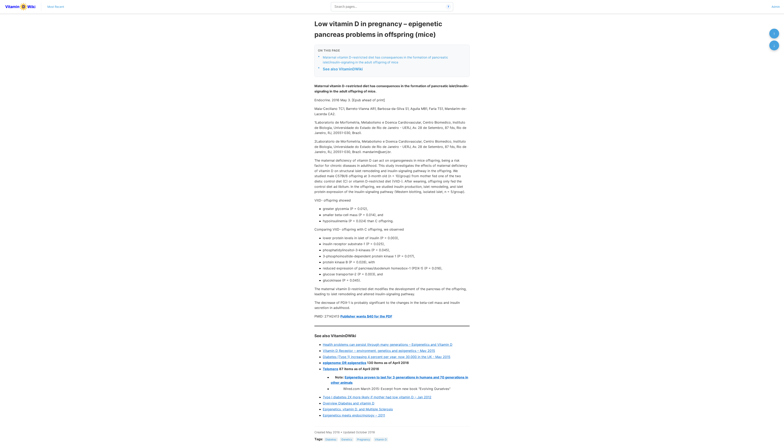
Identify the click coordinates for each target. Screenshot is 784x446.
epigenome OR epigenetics (344, 363)
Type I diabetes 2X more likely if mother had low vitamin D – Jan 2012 (377, 397)
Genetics (346, 439)
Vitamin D (381, 439)
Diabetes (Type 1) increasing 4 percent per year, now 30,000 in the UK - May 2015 (386, 357)
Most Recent (55, 6)
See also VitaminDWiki (343, 69)
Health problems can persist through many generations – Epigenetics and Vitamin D (387, 344)
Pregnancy (363, 439)
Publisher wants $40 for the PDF (366, 316)
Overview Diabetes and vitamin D (348, 403)
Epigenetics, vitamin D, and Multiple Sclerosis (358, 409)
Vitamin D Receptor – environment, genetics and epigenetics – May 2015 (379, 351)
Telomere (330, 369)
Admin (776, 6)
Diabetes (330, 439)
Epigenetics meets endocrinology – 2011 (354, 415)
